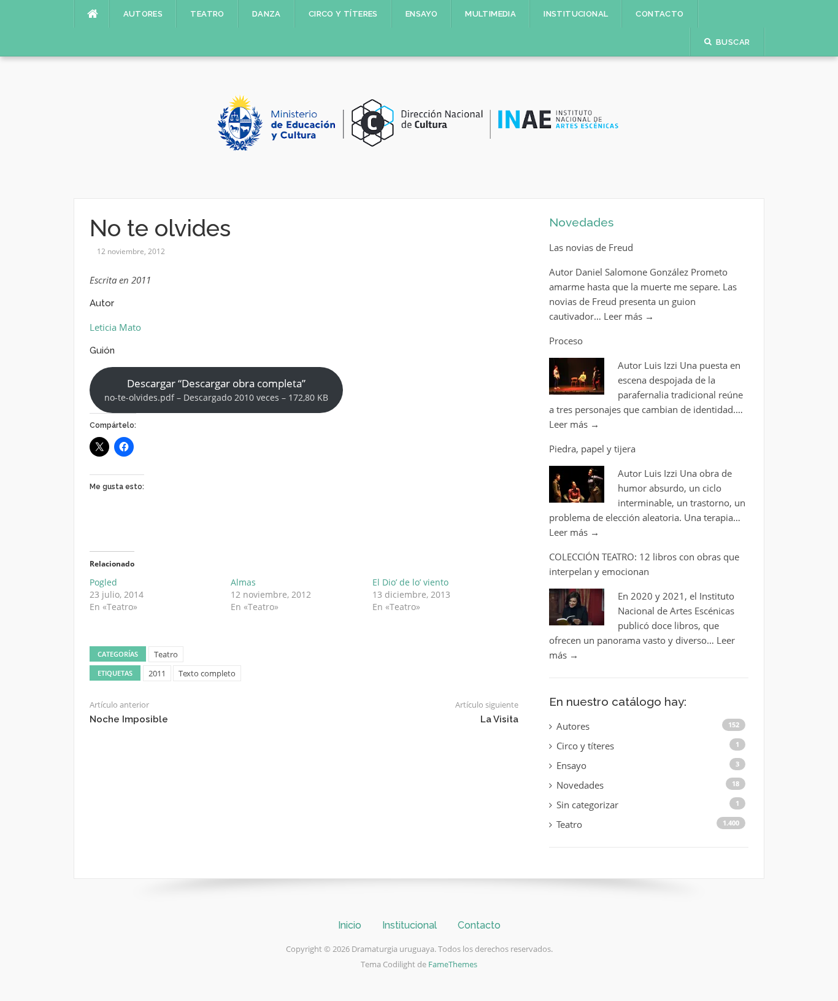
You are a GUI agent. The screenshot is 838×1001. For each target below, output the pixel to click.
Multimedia (490, 13)
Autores (143, 13)
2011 (157, 673)
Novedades (581, 222)
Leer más (629, 316)
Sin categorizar (587, 804)
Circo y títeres (343, 13)
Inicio (349, 925)
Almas (243, 582)
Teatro (207, 13)
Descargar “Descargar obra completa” (216, 389)
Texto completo (207, 673)
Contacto (659, 13)
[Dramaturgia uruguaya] (419, 126)
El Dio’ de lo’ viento (410, 582)
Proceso (566, 340)
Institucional (576, 13)
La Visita (499, 719)
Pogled (103, 582)
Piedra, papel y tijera (592, 449)
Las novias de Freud (591, 247)
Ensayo (421, 13)
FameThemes (452, 964)
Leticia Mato (115, 327)
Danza (266, 13)
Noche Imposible (129, 719)
